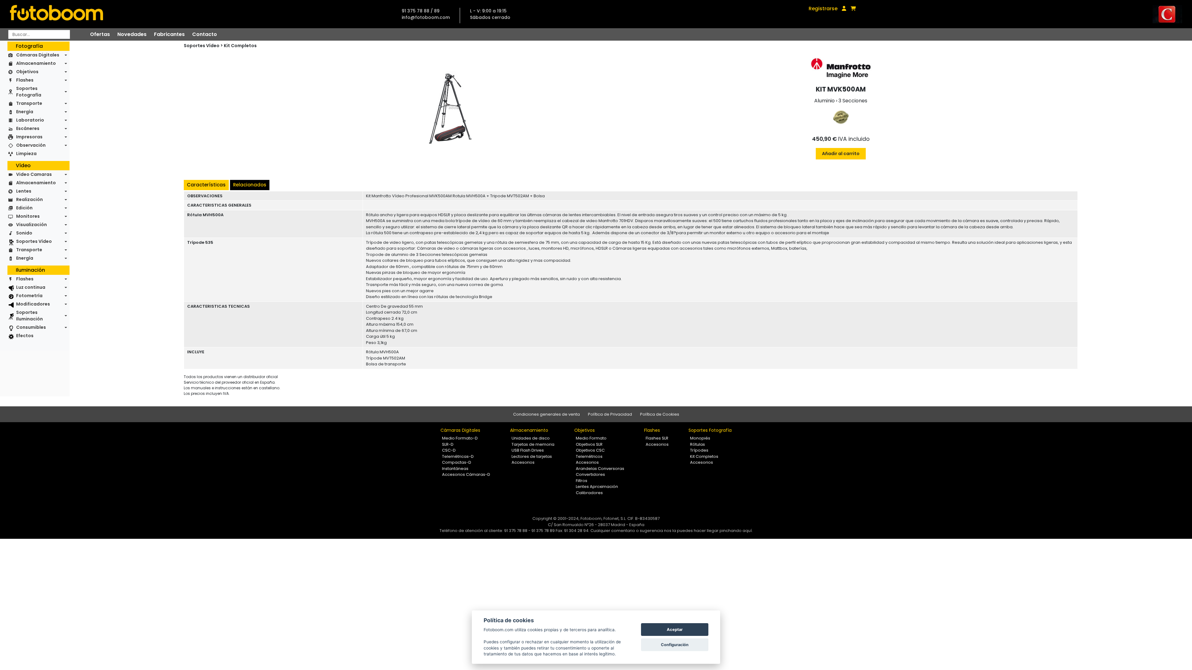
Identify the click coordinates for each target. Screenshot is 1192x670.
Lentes (23, 191)
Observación (31, 145)
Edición (24, 208)
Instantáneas (455, 468)
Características (206, 184)
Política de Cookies (659, 414)
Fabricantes (169, 34)
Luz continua (30, 287)
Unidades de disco (531, 438)
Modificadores (33, 304)
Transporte (29, 103)
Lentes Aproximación (597, 486)
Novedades (132, 34)
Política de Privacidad (610, 414)
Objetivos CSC (590, 450)
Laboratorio (30, 120)
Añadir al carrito (841, 153)
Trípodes (699, 450)
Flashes (25, 80)
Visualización (31, 224)
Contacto (204, 34)
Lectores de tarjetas (532, 456)
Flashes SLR (657, 438)
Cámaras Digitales (37, 55)
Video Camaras (34, 174)
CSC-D (449, 450)
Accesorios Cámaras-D (466, 474)
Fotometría (29, 296)
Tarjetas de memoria (533, 444)
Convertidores (590, 474)
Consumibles (31, 327)
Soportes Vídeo (34, 241)
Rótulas (697, 444)
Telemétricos (589, 456)
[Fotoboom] (56, 14)
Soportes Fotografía (28, 91)
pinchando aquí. (736, 531)
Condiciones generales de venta (546, 414)
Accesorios (523, 462)
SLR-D (448, 444)
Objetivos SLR (589, 444)
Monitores (28, 216)
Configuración (675, 644)
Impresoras (29, 137)
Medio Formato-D (460, 438)
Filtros (581, 481)
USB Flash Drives (528, 450)
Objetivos (27, 72)
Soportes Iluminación (29, 315)
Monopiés (700, 438)
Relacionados (249, 184)
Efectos (25, 336)
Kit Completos (240, 45)
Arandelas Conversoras (600, 468)
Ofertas (100, 34)
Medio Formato (591, 438)
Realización (29, 199)
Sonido (24, 233)
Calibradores (589, 493)
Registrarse (823, 8)
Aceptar (675, 629)
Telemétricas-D (458, 456)
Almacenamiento (36, 63)
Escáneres (27, 128)
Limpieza (26, 153)
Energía (24, 112)
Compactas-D (456, 462)
